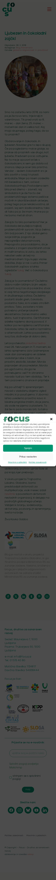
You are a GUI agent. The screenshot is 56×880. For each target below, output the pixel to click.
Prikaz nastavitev (28, 456)
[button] (51, 419)
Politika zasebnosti (38, 462)
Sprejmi (28, 448)
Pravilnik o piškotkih (17, 462)
